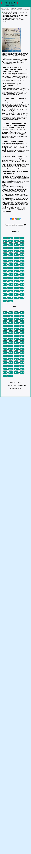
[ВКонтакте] (11, 219)
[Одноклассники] (13, 219)
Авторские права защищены (17, 385)
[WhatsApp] (18, 219)
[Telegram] (20, 219)
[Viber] (16, 219)
